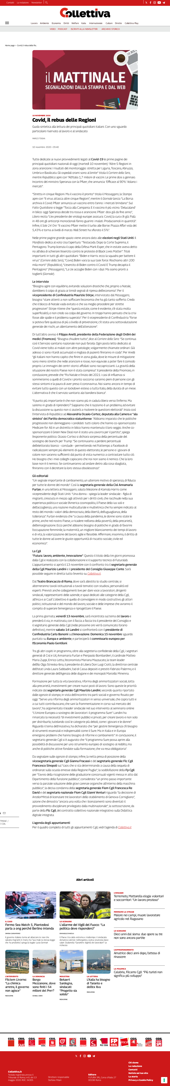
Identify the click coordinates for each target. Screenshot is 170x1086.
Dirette (118, 23)
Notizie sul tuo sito (138, 1073)
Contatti (10, 2)
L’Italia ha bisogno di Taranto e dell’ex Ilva (98, 983)
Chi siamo (133, 1062)
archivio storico (111, 29)
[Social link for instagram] (154, 2)
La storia (133, 1076)
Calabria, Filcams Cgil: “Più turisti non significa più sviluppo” (138, 973)
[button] (4, 813)
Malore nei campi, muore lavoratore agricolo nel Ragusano (137, 917)
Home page (10, 45)
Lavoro (34, 23)
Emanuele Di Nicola (67, 933)
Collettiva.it (15, 1071)
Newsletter (37, 2)
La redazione (23, 2)
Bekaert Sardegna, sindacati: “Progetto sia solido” (68, 987)
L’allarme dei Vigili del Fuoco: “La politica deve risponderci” (82, 926)
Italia (83, 23)
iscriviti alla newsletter (84, 29)
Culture (109, 23)
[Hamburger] (7, 23)
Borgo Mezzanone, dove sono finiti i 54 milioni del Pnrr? (44, 985)
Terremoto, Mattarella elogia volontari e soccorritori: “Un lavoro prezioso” (139, 898)
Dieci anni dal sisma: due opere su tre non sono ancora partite (138, 936)
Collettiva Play (131, 23)
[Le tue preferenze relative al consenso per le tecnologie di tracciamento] (164, 1080)
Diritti (66, 23)
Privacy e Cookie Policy (140, 1080)
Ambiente (44, 23)
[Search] (46, 2)
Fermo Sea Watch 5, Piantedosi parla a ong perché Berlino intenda (29, 926)
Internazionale (95, 23)
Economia (56, 23)
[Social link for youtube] (159, 2)
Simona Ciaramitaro (12, 933)
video (53, 29)
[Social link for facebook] (150, 2)
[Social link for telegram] (164, 2)
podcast (62, 29)
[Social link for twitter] (146, 2)
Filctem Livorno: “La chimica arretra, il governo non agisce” (17, 985)
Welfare (75, 23)
